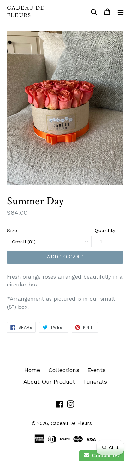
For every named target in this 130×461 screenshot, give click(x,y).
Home (32, 370)
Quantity (105, 230)
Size (12, 230)
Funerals (95, 381)
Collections (63, 370)
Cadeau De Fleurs (25, 12)
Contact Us (104, 455)
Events (96, 370)
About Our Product (49, 381)
